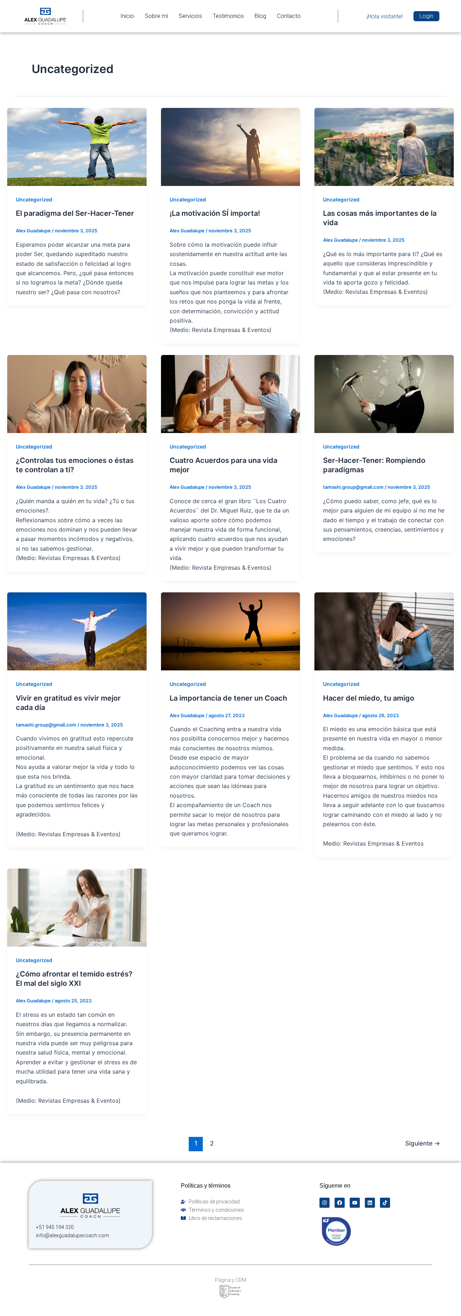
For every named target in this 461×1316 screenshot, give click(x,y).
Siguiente (422, 1143)
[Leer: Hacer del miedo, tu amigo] (384, 630)
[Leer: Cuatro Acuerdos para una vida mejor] (230, 393)
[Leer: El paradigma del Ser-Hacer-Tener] (77, 146)
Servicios (190, 16)
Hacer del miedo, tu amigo (368, 698)
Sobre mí (156, 16)
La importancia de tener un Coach (228, 698)
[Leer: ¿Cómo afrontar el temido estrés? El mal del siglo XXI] (77, 907)
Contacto (289, 16)
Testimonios (228, 16)
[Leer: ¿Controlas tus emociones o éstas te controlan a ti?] (77, 393)
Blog (260, 16)
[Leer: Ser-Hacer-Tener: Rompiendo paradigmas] (384, 393)
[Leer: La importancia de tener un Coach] (230, 630)
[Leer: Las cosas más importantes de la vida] (384, 146)
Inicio (127, 16)
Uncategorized (34, 199)
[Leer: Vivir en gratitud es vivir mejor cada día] (77, 630)
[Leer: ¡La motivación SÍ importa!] (230, 146)
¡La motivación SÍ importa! (215, 213)
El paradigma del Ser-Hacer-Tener (75, 213)
